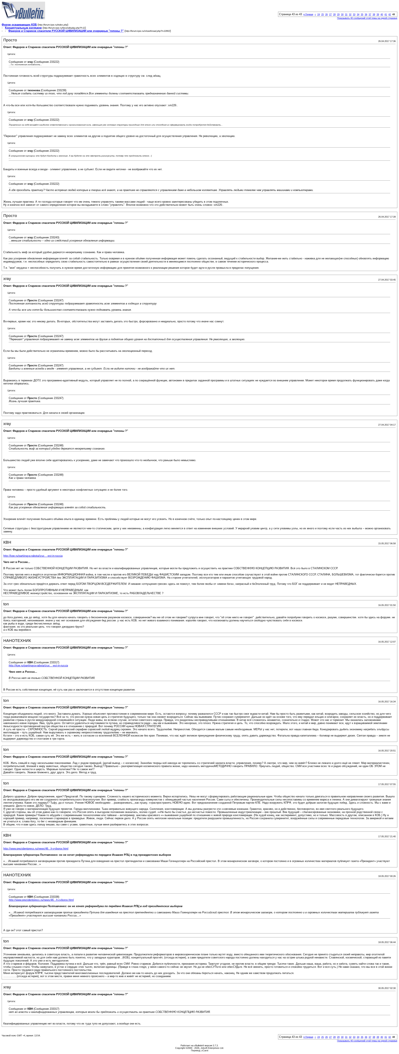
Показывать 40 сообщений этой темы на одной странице (367, 18)
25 (322, 14)
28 (334, 14)
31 (346, 14)
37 (370, 14)
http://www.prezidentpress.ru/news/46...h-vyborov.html (35, 848)
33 (354, 14)
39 (378, 14)
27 (330, 14)
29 (338, 14)
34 (358, 14)
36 (366, 14)
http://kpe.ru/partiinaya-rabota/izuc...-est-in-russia (33, 555)
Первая (308, 14)
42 (389, 14)
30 (342, 14)
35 (362, 14)
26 (326, 14)
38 (374, 14)
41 (385, 14)
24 (318, 14)
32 (350, 14)
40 (382, 14)
